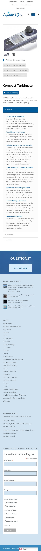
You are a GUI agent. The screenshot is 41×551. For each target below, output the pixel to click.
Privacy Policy (13, 1)
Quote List (15, 5)
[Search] (27, 14)
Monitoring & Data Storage (13, 359)
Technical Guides (9, 392)
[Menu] (32, 14)
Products (6, 374)
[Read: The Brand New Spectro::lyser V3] (5, 302)
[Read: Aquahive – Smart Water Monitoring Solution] (5, 307)
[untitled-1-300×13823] (17, 14)
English (25, 549)
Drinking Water (11, 502)
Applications (7, 323)
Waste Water (10, 506)
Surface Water (11, 514)
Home (5, 353)
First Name (8, 461)
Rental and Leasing (10, 377)
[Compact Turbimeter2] (13, 54)
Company (7, 490)
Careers (22, 1)
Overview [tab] (9, 109)
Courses (6, 350)
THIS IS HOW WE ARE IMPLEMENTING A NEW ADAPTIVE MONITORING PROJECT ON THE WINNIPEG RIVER (21, 287)
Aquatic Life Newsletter (12, 326)
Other (5, 368)
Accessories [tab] (10, 240)
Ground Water (11, 510)
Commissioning (8, 344)
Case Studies (8, 338)
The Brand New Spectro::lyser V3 (18, 300)
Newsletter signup (10, 365)
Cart (4, 335)
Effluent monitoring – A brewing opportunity (21, 295)
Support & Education (10, 389)
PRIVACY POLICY (9, 371)
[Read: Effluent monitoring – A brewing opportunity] (5, 296)
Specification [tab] (10, 234)
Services (6, 383)
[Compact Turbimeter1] (20, 38)
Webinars (6, 401)
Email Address (9, 480)
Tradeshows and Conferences (14, 395)
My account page (9, 362)
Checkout (6, 341)
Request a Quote (9, 380)
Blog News (30, 1)
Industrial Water (12, 521)
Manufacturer (8, 356)
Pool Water (10, 517)
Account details (25, 5)
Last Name (7, 470)
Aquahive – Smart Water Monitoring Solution (21, 306)
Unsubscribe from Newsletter (14, 398)
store (5, 386)
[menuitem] (13, 1)
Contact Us (7, 347)
